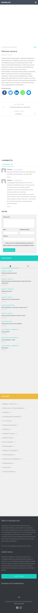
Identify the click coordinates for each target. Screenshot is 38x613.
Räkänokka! (4, 348)
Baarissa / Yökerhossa (7, 289)
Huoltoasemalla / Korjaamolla (10, 329)
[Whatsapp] (23, 92)
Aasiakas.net (5, 2)
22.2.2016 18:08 (18, 169)
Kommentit (8, 164)
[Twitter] (10, 92)
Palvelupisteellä (7, 446)
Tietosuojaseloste (19, 603)
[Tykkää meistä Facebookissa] (17, 607)
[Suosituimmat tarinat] (10, 266)
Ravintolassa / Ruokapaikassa (9, 337)
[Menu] (35, 2)
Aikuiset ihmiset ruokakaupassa (10, 299)
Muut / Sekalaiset (8, 442)
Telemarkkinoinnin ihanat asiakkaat (11, 323)
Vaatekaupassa (7, 463)
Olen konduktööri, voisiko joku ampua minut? (14, 307)
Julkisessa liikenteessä (9, 47)
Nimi (5, 229)
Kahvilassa (6, 429)
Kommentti (6, 217)
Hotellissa (6, 412)
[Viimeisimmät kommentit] (28, 266)
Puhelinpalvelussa (6, 321)
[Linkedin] (16, 92)
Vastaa (9, 177)
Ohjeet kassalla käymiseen (9, 273)
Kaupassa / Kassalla (7, 271)
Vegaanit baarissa (6, 291)
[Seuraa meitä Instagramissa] (20, 607)
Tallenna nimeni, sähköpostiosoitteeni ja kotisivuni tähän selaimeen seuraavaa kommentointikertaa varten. (18, 244)
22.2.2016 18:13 (18, 180)
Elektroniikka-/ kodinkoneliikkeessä (13, 408)
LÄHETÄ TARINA (19, 576)
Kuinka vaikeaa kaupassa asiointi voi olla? (13, 315)
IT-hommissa (7, 421)
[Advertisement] (19, 25)
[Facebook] (4, 92)
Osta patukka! (5, 332)
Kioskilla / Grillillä (7, 438)
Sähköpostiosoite (25, 229)
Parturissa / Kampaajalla (10, 450)
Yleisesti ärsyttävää (8, 471)
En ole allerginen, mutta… (8, 340)
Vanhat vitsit (6, 467)
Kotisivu (5, 236)
